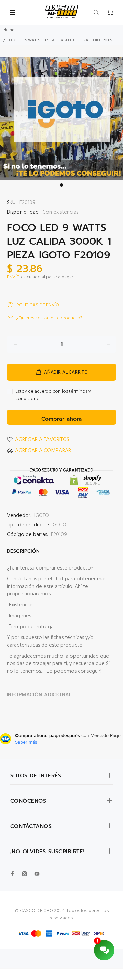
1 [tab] (61, 185)
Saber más (26, 742)
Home (8, 30)
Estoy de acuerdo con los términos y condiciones (53, 395)
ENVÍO (13, 277)
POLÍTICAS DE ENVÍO (37, 305)
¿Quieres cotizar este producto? (49, 318)
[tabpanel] (61, 118)
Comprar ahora (61, 419)
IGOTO (41, 515)
